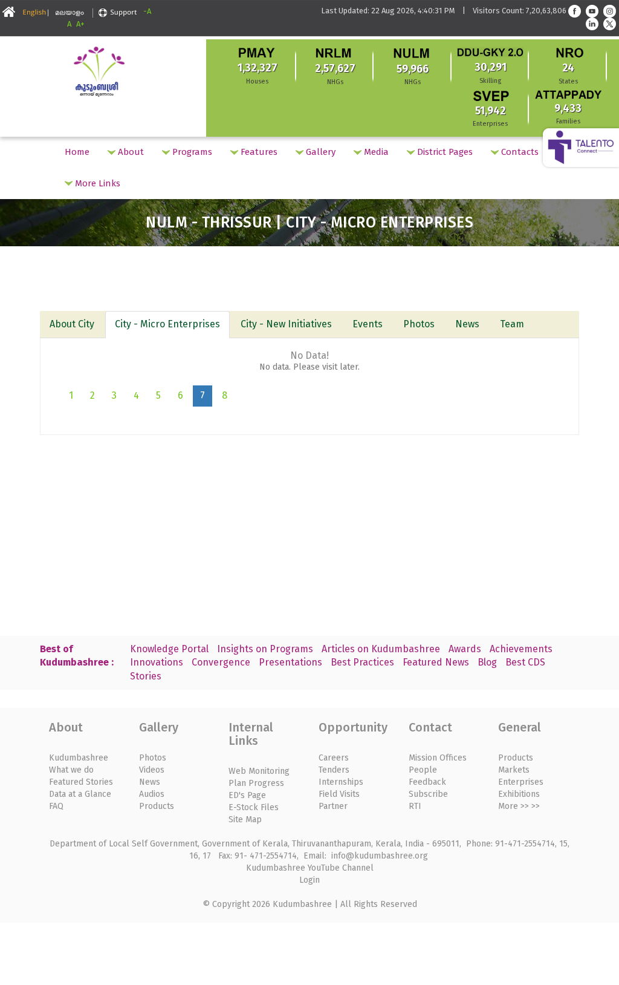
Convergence (221, 662)
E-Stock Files (253, 807)
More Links (96, 183)
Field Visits (339, 794)
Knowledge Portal (169, 649)
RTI (415, 806)
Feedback (427, 782)
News (467, 324)
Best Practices (362, 662)
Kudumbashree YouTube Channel (310, 868)
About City (72, 324)
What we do (71, 770)
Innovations (156, 662)
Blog (487, 662)
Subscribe (428, 794)
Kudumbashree (78, 758)
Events (367, 324)
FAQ (56, 806)
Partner (333, 806)
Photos (419, 324)
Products (156, 806)
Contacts (519, 151)
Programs (191, 151)
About (129, 151)
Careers (334, 758)
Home (77, 151)
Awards (465, 649)
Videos (151, 770)
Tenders (334, 770)
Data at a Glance (80, 794)
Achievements (521, 649)
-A (147, 11)
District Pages (444, 151)
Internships (341, 782)
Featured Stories (81, 782)
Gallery (319, 151)
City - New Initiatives (286, 324)
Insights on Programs (265, 649)
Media (375, 151)
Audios (151, 794)
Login (309, 880)
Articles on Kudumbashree (381, 649)
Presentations (290, 662)
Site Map (245, 819)
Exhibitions (519, 794)
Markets (514, 770)
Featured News (436, 662)
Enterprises (520, 782)
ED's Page (247, 795)
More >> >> (519, 806)
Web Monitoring (259, 771)
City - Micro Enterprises (167, 324)
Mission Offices (438, 758)
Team (512, 324)
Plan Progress (256, 783)
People (423, 770)
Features (257, 151)
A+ (80, 23)
